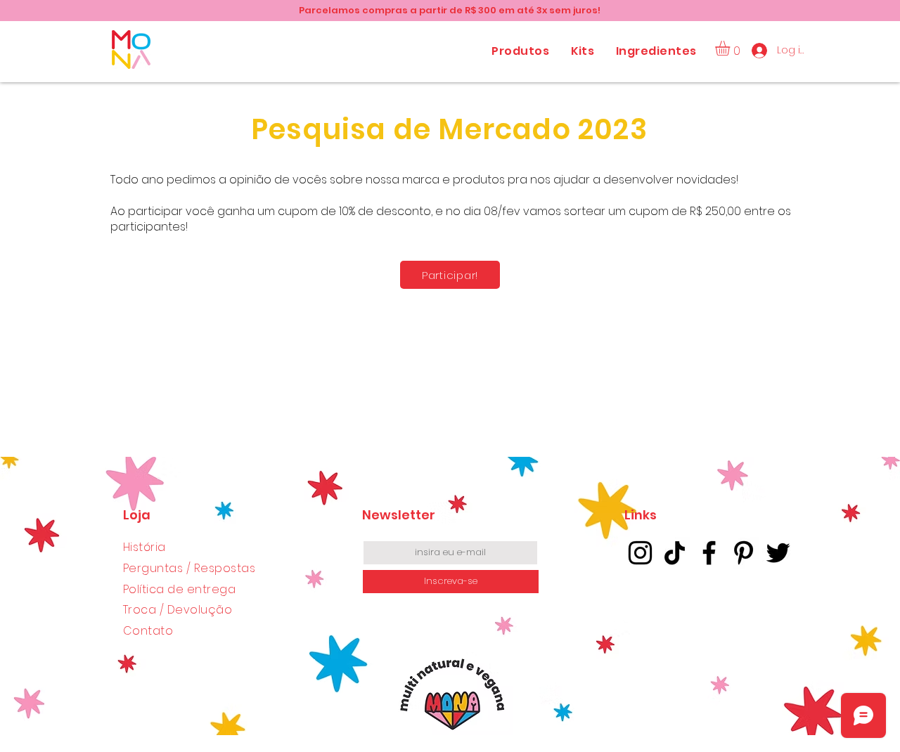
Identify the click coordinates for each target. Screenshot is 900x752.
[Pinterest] (743, 553)
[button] (731, 48)
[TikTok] (674, 553)
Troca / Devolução (177, 610)
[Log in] (759, 51)
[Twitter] (778, 553)
